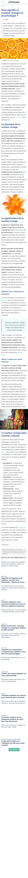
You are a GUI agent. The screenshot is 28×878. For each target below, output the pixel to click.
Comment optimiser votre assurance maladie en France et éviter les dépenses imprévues (13, 604)
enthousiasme (19, 230)
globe (3, 452)
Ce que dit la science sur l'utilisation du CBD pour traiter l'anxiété (13, 743)
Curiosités (4, 715)
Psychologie (4, 671)
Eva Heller (18, 117)
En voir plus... (14, 749)
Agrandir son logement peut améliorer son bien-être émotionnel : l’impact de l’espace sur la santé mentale (13, 580)
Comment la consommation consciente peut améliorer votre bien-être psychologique (13, 652)
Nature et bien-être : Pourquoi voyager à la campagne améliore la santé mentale (13, 628)
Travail (3, 693)
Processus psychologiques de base (11, 739)
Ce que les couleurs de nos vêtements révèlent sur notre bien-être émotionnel (12, 719)
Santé (3, 600)
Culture (3, 6)
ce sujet (20, 527)
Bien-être (4, 576)
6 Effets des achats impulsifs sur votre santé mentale (13, 674)
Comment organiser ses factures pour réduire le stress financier (13, 696)
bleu (24, 172)
